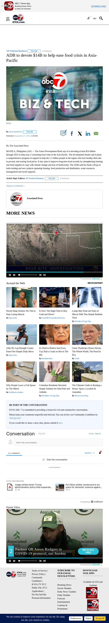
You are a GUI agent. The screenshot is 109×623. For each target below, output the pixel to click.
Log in (91, 433)
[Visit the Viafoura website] (97, 501)
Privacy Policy (38, 574)
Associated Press (15, 132)
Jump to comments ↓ (15, 186)
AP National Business (35, 178)
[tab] (14, 453)
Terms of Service (39, 570)
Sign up (98, 433)
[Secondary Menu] (10, 18)
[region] (54, 468)
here (60, 423)
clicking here (15, 418)
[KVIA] (21, 18)
